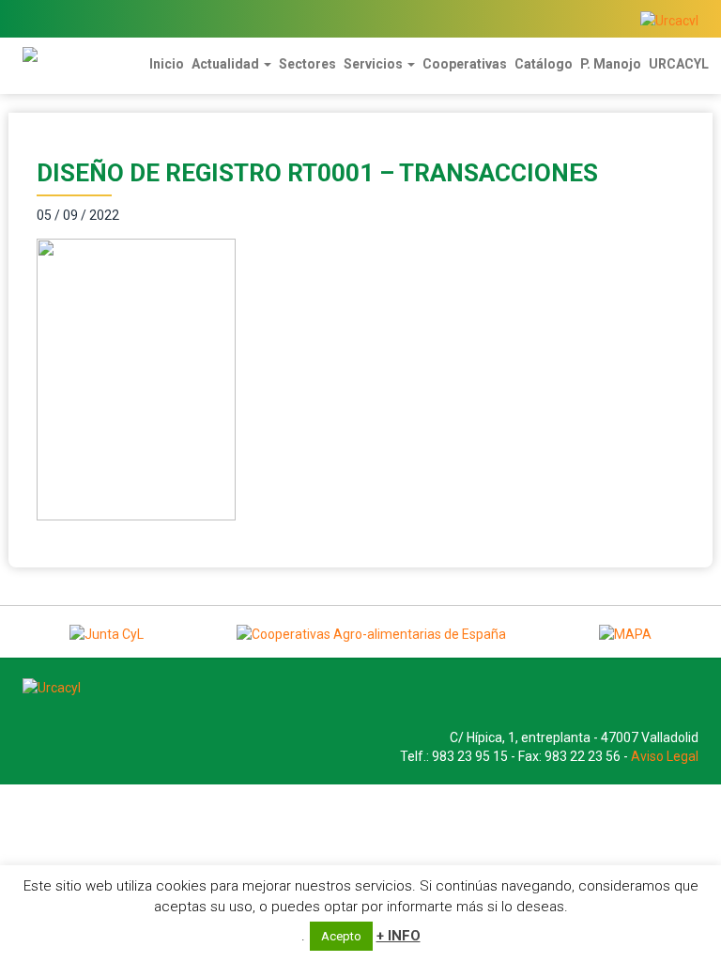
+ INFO (398, 935)
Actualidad (227, 63)
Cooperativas (464, 63)
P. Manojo (610, 63)
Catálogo (543, 63)
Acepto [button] (341, 936)
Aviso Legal (664, 756)
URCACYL (679, 63)
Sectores (307, 63)
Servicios (375, 63)
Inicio (166, 63)
